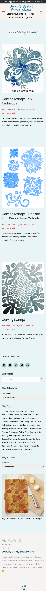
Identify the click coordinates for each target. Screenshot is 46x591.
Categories (6, 393)
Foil (31, 421)
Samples (21, 439)
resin (24, 435)
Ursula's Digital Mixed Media (21, 9)
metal (19, 428)
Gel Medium (7, 425)
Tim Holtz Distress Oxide (12, 449)
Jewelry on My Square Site (18, 551)
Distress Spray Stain (10, 421)
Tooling (26, 449)
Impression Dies (33, 425)
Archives (5, 462)
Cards (4, 418)
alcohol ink (29, 411)
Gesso (16, 425)
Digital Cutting (29, 418)
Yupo (33, 449)
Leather (12, 428)
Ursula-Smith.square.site (18, 560)
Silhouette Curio (33, 439)
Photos (5, 432)
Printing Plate (14, 435)
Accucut (5, 411)
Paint (25, 428)
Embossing (24, 421)
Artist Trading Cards (10, 415)
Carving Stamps (14, 320)
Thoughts (35, 446)
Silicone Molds (23, 442)
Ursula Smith (25, 109)
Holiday (23, 425)
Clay (10, 418)
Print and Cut (36, 432)
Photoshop (13, 432)
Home (11, 32)
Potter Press (24, 432)
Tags (21, 446)
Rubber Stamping (9, 439)
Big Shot (23, 415)
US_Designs (37, 518)
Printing (5, 435)
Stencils (14, 446)
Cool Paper (17, 418)
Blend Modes (33, 415)
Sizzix (33, 442)
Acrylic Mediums (17, 411)
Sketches (6, 446)
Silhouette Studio (9, 442)
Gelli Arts (37, 421)
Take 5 (26, 446)
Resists (30, 435)
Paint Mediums (35, 428)
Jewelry (5, 428)
